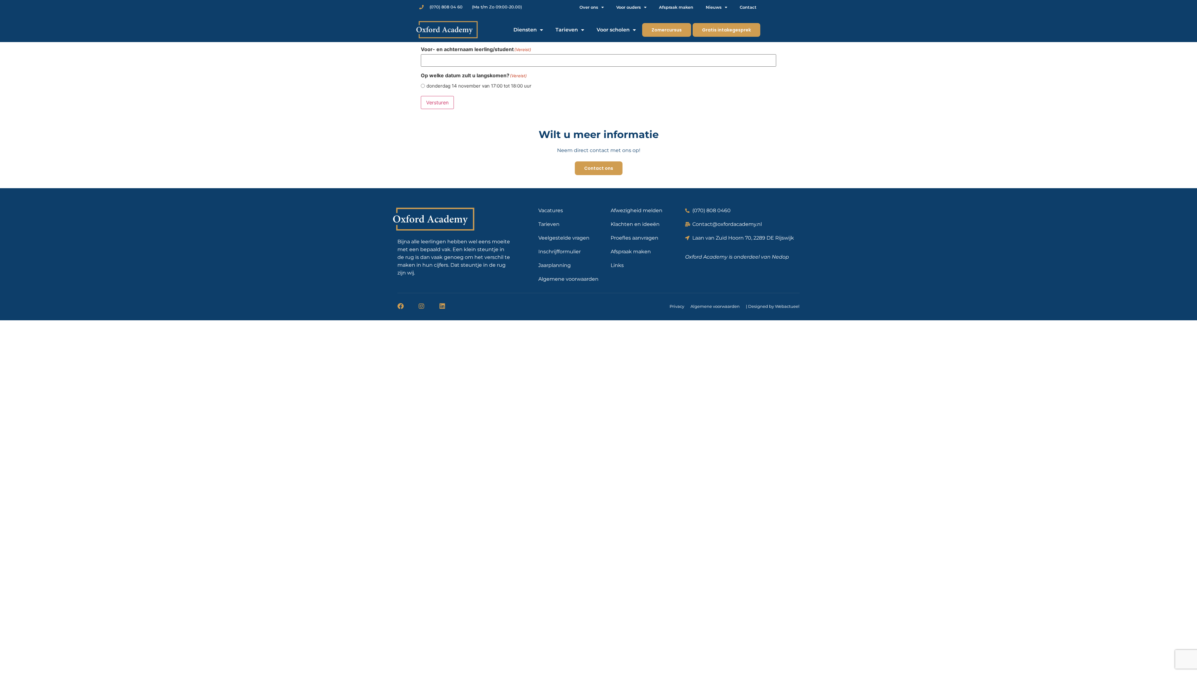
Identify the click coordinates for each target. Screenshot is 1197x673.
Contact (748, 7)
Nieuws (714, 7)
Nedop (780, 257)
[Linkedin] (442, 306)
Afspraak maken (676, 7)
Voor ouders (628, 7)
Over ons (588, 7)
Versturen (437, 102)
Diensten (525, 30)
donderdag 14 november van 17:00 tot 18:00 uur (478, 86)
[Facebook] (400, 306)
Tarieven (566, 30)
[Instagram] (421, 306)
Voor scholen (613, 30)
